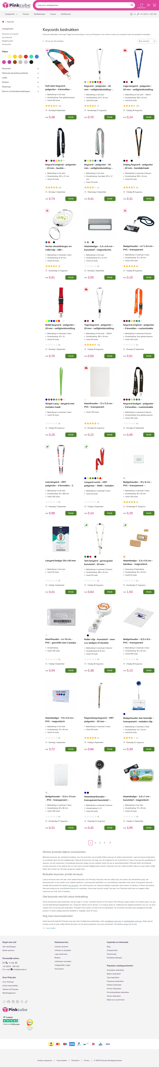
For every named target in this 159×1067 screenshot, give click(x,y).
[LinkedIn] (13, 1002)
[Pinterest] (17, 1002)
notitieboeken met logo (133, 921)
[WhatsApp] (132, 14)
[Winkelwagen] (155, 5)
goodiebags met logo (113, 921)
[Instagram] (22, 1002)
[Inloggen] (148, 5)
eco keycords (73, 885)
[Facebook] (9, 1002)
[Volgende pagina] (110, 842)
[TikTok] (26, 1002)
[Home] (3, 22)
